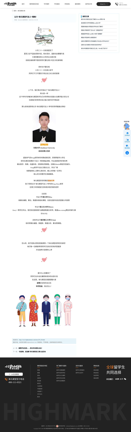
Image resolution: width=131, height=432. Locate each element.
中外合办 (39, 394)
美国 (38, 372)
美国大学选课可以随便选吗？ (89, 37)
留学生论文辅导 (60, 375)
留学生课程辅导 (60, 370)
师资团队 (67, 4)
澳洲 (38, 375)
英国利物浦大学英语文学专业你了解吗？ (92, 26)
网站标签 (96, 372)
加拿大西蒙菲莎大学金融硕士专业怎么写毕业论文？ (95, 41)
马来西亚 (39, 386)
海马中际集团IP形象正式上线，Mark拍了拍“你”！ (94, 48)
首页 (23, 4)
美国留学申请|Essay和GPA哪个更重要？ (92, 34)
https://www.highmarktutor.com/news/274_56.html (32, 339)
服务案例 (77, 4)
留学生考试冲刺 (60, 378)
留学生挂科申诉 (60, 372)
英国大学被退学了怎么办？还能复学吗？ (92, 30)
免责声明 (96, 375)
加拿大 (39, 378)
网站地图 (96, 370)
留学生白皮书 (79, 372)
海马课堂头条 (21, 10)
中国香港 (39, 388)
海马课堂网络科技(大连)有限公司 (52, 428)
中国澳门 (39, 391)
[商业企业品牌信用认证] (57, 426)
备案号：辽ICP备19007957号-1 (48, 426)
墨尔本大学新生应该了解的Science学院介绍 (93, 19)
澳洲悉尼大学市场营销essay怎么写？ (91, 23)
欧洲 (38, 396)
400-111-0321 (14, 382)
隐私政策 (96, 378)
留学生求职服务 (80, 370)
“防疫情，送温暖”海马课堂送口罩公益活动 (32, 351)
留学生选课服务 (60, 380)
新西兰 (39, 383)
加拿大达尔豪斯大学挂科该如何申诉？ (91, 44)
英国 (38, 370)
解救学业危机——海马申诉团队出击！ (31, 348)
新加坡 (39, 380)
